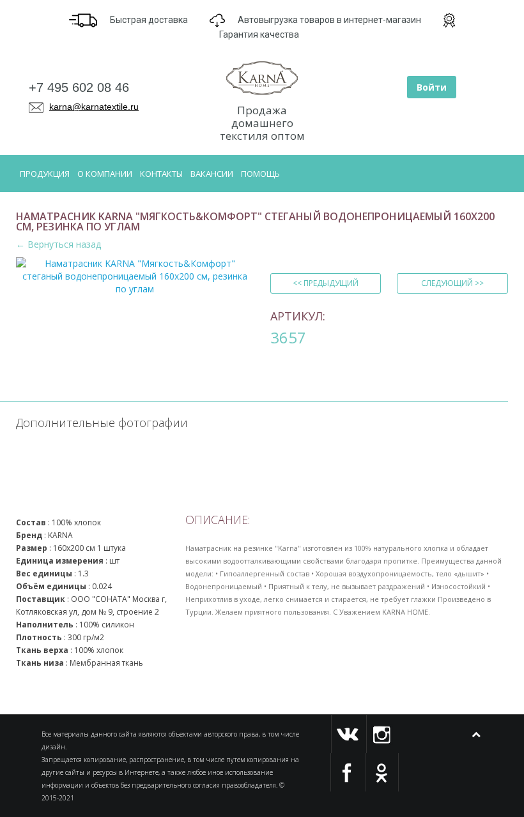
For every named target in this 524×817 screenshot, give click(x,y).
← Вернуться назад (58, 244)
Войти (432, 87)
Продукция (45, 173)
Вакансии (211, 173)
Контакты (161, 173)
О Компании (104, 173)
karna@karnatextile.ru (94, 106)
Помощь (260, 173)
